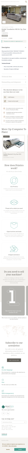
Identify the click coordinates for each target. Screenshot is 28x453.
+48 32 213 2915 (9, 429)
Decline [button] (8, 449)
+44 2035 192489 (7, 428)
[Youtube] (3, 413)
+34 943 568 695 (8, 425)
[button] (25, 14)
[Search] (26, 2)
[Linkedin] (8, 413)
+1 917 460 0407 (12, 426)
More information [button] (12, 446)
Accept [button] (20, 449)
